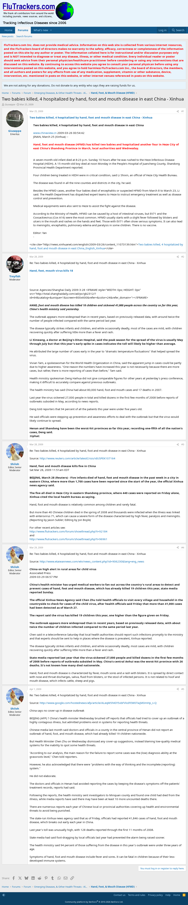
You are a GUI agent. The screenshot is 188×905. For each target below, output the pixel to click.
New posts (7, 36)
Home (8, 30)
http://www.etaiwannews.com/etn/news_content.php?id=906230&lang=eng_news (92, 561)
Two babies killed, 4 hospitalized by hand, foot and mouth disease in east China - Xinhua (91, 117)
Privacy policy (155, 895)
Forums (23, 30)
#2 (182, 256)
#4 (182, 547)
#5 (182, 689)
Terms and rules (136, 895)
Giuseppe (10, 104)
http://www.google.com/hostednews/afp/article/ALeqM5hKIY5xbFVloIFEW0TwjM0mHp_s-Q (98, 703)
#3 (182, 444)
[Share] (177, 111)
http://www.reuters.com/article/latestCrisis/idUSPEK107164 (77, 458)
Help (168, 895)
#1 (182, 111)
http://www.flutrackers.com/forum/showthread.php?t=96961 (68, 539)
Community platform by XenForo (94, 901)
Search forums (24, 36)
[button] (51, 30)
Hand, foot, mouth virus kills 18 (51, 270)
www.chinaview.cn (45, 133)
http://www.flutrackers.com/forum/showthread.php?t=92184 (68, 531)
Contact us (119, 895)
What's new (41, 30)
